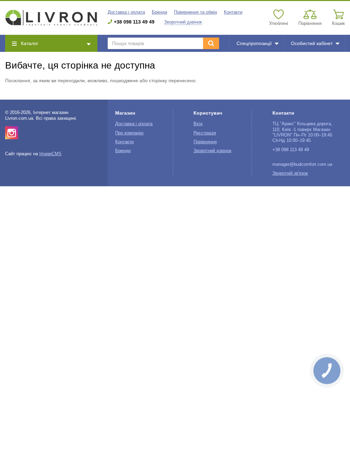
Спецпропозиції (254, 43)
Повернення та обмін (195, 12)
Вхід (198, 123)
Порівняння (205, 142)
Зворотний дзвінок (183, 22)
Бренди (159, 12)
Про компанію (129, 133)
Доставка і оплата (126, 12)
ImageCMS (50, 153)
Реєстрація (204, 133)
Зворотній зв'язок (290, 173)
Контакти (233, 12)
